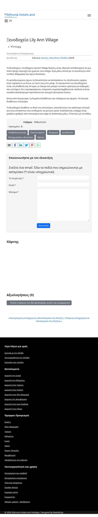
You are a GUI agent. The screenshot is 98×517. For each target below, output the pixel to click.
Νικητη (44, 58)
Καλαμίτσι (9, 436)
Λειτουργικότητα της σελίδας (17, 357)
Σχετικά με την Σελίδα (14, 353)
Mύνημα (14, 192)
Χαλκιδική (54, 58)
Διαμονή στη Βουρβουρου (16, 399)
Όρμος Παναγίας (12, 450)
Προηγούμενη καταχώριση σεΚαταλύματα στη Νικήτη (36, 318)
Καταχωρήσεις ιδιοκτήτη (20, 137)
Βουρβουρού (10, 455)
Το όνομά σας (16, 178)
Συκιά (7, 441)
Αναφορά (53, 132)
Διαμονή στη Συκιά (13, 375)
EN (10, 20)
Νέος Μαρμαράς (12, 427)
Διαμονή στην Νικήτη (14, 390)
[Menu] (89, 15)
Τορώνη (8, 431)
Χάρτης (40, 137)
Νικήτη (8, 422)
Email (12, 185)
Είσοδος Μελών (11, 487)
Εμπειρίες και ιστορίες (14, 362)
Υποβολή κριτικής (17, 132)
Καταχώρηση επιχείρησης (16, 478)
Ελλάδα (63, 58)
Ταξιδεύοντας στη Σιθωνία (16, 460)
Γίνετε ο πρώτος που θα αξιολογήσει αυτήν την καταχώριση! (40, 302)
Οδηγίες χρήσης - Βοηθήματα (17, 502)
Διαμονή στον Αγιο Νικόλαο (16, 404)
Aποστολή (43, 225)
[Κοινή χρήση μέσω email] (9, 145)
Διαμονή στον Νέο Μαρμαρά (17, 394)
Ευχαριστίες (10, 497)
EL (6, 20)
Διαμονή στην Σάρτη (13, 409)
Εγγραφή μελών (11, 492)
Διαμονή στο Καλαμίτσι (15, 380)
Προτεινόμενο (37, 132)
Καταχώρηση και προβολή (16, 473)
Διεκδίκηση (67, 132)
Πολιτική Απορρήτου (13, 483)
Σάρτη (7, 446)
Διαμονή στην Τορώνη (14, 385)
